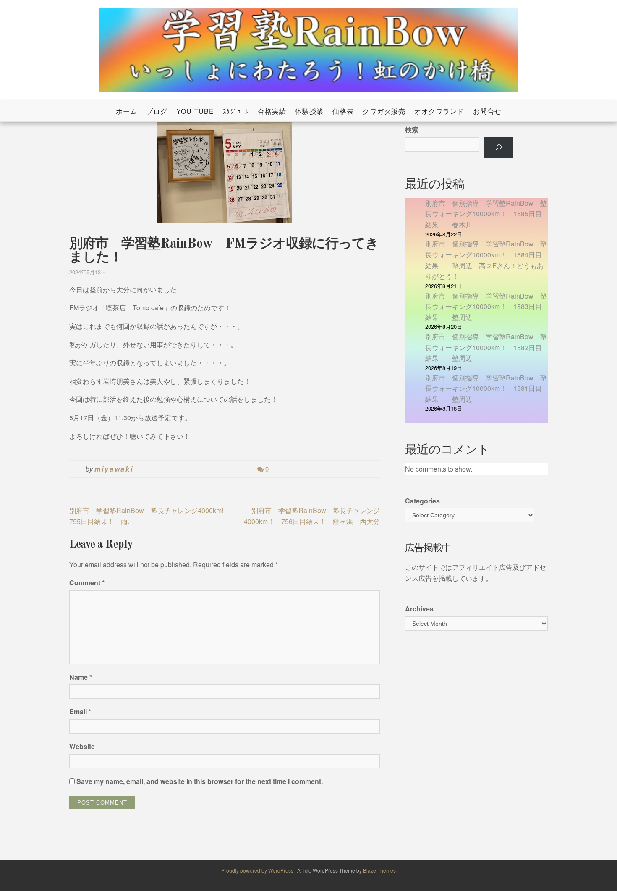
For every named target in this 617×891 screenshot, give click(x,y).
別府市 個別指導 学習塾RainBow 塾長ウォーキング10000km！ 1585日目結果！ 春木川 (486, 213)
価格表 (343, 111)
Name (80, 677)
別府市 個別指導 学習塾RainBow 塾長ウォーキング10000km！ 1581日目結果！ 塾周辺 (486, 388)
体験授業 (309, 111)
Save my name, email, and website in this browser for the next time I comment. (199, 781)
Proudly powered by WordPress (258, 870)
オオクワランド (439, 111)
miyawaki (113, 469)
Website (82, 746)
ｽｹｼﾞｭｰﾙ (236, 111)
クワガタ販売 (384, 111)
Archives (419, 608)
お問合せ (487, 111)
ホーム (126, 111)
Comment (87, 582)
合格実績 (272, 111)
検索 (411, 129)
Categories (422, 501)
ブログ (156, 111)
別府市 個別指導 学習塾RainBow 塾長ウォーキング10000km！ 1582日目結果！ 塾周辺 (486, 347)
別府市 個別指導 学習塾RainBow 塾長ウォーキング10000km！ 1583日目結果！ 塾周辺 (486, 306)
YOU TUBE (195, 111)
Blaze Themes (379, 870)
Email (80, 711)
